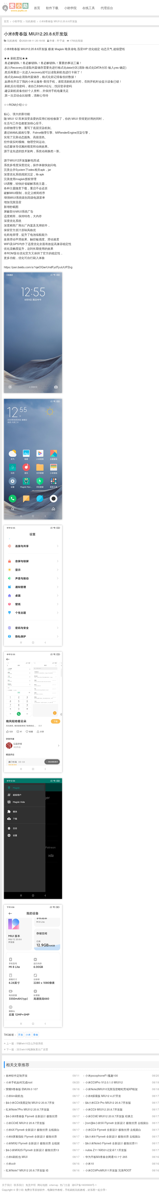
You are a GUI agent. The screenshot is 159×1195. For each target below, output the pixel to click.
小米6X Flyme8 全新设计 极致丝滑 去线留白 (32, 1130)
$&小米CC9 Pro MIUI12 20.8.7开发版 (108, 1102)
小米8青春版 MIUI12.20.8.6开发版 (58, 21)
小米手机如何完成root (19, 1082)
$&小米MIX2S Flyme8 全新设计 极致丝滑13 (32, 1150)
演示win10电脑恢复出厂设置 (32, 1049)
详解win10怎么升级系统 (29, 1043)
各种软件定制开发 (17, 1075)
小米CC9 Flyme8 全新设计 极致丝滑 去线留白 (113, 1130)
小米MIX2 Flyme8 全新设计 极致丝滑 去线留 (33, 1143)
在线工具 (88, 7)
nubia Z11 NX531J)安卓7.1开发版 (106, 1150)
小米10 (89, 1163)
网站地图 (42, 1185)
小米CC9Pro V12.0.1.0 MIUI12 (104, 1082)
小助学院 (70, 7)
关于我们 (7, 1185)
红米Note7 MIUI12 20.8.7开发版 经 (27, 1170)
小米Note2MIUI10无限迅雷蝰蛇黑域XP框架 (111, 1089)
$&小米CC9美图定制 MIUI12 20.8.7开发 (30, 1102)
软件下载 (52, 7)
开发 (20, 1034)
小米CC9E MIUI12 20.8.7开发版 (25, 1123)
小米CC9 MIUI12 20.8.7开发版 (104, 1109)
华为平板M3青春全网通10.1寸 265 (106, 1157)
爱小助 (20, 1190)
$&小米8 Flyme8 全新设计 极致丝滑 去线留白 (112, 1136)
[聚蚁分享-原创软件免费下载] (15, 7)
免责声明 (31, 1185)
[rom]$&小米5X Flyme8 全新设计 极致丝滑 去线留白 (117, 1123)
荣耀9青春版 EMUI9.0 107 (22, 1089)
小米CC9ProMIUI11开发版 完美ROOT (108, 1170)
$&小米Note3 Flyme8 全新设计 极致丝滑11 (111, 1143)
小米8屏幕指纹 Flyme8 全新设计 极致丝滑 (31, 1136)
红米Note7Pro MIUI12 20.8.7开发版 (27, 1109)
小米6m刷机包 (14, 1096)
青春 (35, 1034)
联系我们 (19, 1185)
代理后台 (107, 7)
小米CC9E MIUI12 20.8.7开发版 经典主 (109, 1116)
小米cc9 (11, 1163)
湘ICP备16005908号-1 (84, 1185)
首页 (37, 7)
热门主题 (65, 1185)
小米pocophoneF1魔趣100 (101, 1075)
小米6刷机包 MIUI (17, 1157)
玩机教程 (31, 21)
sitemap (53, 1185)
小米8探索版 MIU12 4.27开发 (103, 1096)
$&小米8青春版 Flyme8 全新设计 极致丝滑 (31, 1116)
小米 (28, 1034)
